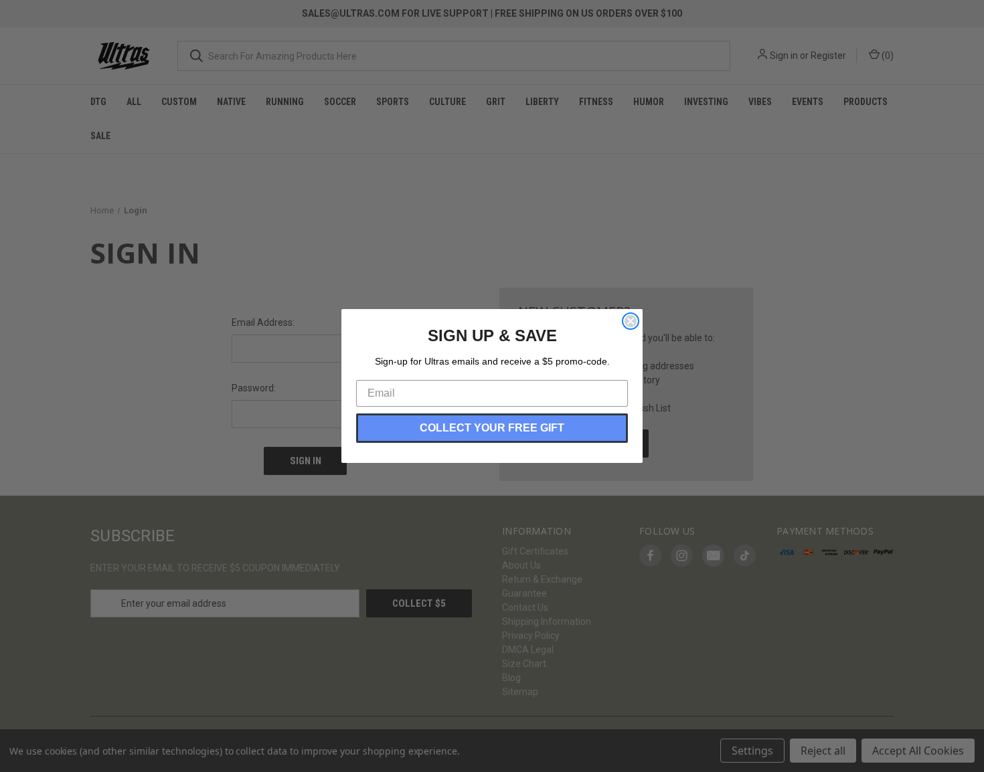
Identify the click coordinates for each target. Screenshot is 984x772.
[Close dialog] (630, 321)
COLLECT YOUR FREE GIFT (492, 427)
